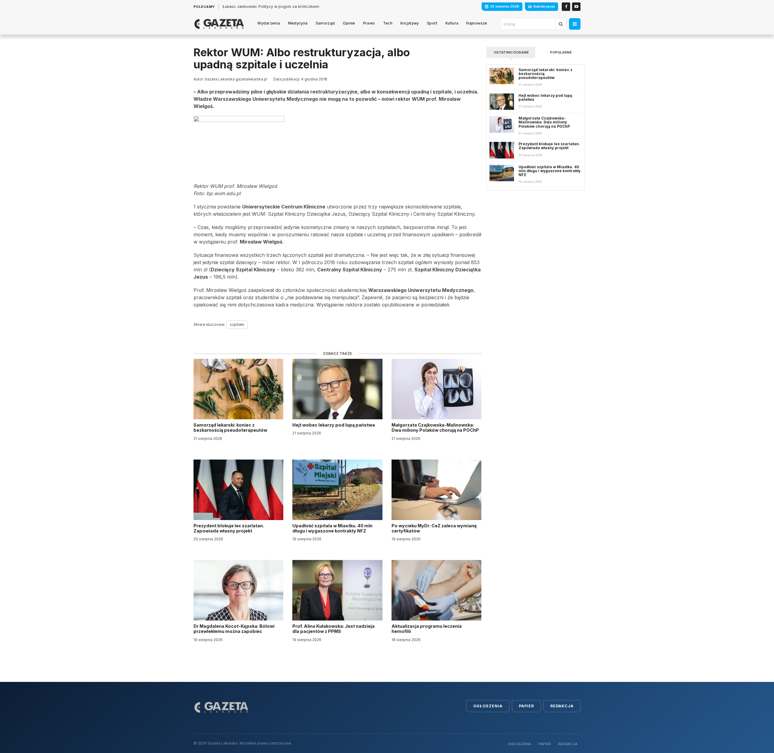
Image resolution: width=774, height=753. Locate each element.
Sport (432, 23)
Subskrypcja (544, 6)
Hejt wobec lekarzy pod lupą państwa (334, 424)
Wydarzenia (268, 23)
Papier (526, 706)
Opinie (349, 23)
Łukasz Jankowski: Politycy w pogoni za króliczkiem (271, 6)
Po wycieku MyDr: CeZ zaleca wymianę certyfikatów (434, 528)
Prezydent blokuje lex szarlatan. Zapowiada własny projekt (229, 528)
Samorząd (325, 23)
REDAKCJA (567, 744)
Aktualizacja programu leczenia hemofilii (427, 629)
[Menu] (574, 24)
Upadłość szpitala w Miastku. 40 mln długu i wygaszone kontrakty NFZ (332, 528)
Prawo (369, 23)
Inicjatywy (409, 23)
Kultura (452, 23)
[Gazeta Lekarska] (219, 24)
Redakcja (562, 706)
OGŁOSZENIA (519, 744)
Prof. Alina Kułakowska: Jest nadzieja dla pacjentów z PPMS (333, 629)
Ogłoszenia (487, 706)
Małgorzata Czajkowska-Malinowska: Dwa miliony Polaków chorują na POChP (435, 427)
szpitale (237, 324)
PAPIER (544, 744)
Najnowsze (476, 23)
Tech (388, 23)
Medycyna (298, 23)
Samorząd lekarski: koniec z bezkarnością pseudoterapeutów (231, 427)
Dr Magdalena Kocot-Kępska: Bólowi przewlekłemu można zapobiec (234, 629)
